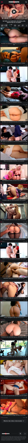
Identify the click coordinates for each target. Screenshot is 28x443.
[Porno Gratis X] (14, 2)
